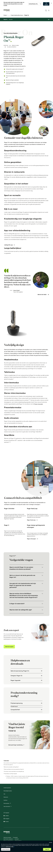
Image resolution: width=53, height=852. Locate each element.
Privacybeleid (15, 837)
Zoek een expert (9, 646)
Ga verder (46, 3)
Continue (50, 842)
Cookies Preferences (6, 849)
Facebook (7, 812)
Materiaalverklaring (18, 840)
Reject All (47, 849)
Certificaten (17, 839)
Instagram (7, 818)
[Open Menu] (48, 10)
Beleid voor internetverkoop (8, 840)
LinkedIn (7, 815)
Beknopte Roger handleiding (15, 745)
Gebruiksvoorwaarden (7, 837)
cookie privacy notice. (9, 846)
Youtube (7, 821)
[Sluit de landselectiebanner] (51, 3)
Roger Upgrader (38, 404)
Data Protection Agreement (8, 839)
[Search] (46, 10)
